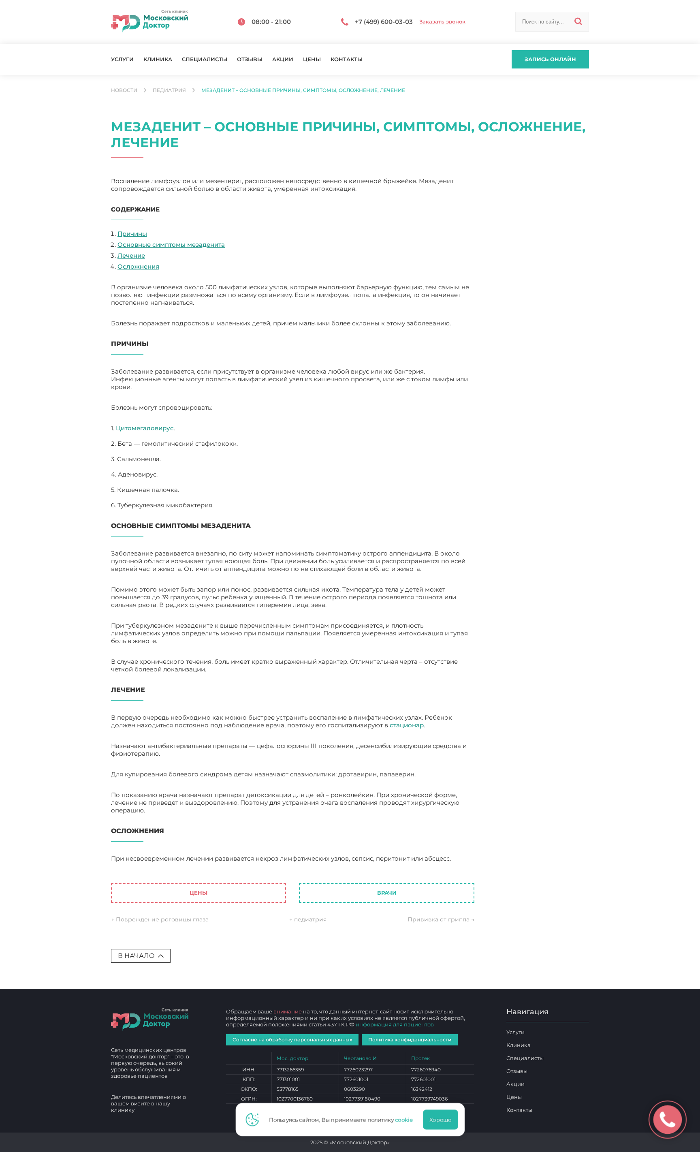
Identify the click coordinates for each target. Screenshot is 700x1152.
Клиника (157, 59)
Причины (132, 233)
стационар (407, 725)
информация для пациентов (395, 1024)
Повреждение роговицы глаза (162, 919)
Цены (312, 59)
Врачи (387, 892)
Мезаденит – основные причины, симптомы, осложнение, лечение (216, 866)
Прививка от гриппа (439, 919)
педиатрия (169, 90)
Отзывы (249, 59)
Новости (124, 90)
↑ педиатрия (308, 919)
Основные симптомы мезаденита (171, 244)
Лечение (131, 255)
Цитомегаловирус (145, 428)
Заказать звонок (442, 21)
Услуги (122, 59)
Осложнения (138, 266)
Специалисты (204, 59)
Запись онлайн (550, 59)
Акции (282, 59)
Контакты (347, 59)
